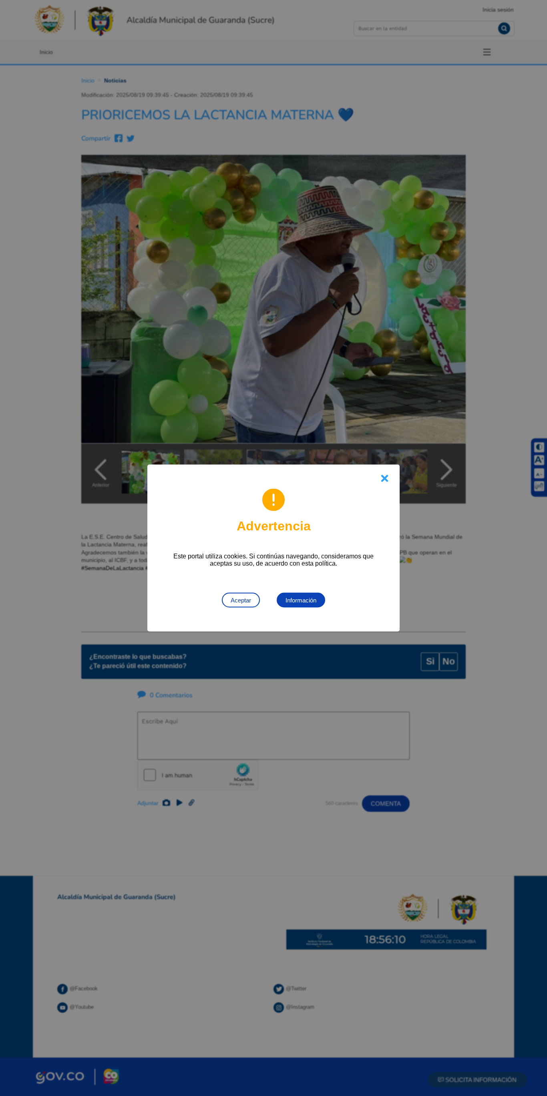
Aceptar (241, 600)
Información (301, 600)
